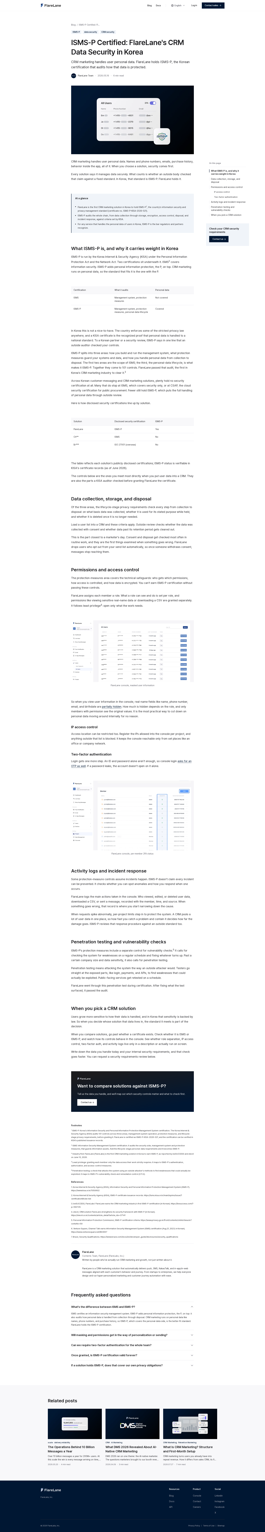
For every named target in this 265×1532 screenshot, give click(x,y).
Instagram (219, 1501)
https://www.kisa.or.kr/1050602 (85, 1190)
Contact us (86, 1102)
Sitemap (221, 1526)
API (170, 1507)
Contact (197, 1501)
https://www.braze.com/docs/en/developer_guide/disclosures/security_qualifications (139, 1237)
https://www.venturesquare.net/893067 (89, 1232)
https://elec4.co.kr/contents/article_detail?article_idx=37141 (98, 1215)
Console (197, 1495)
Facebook (220, 1507)
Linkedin (219, 1495)
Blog (149, 5)
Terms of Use (208, 1526)
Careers (197, 1507)
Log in (194, 5)
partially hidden (111, 706)
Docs (158, 5)
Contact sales (211, 5)
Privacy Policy (194, 1526)
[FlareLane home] (50, 5)
